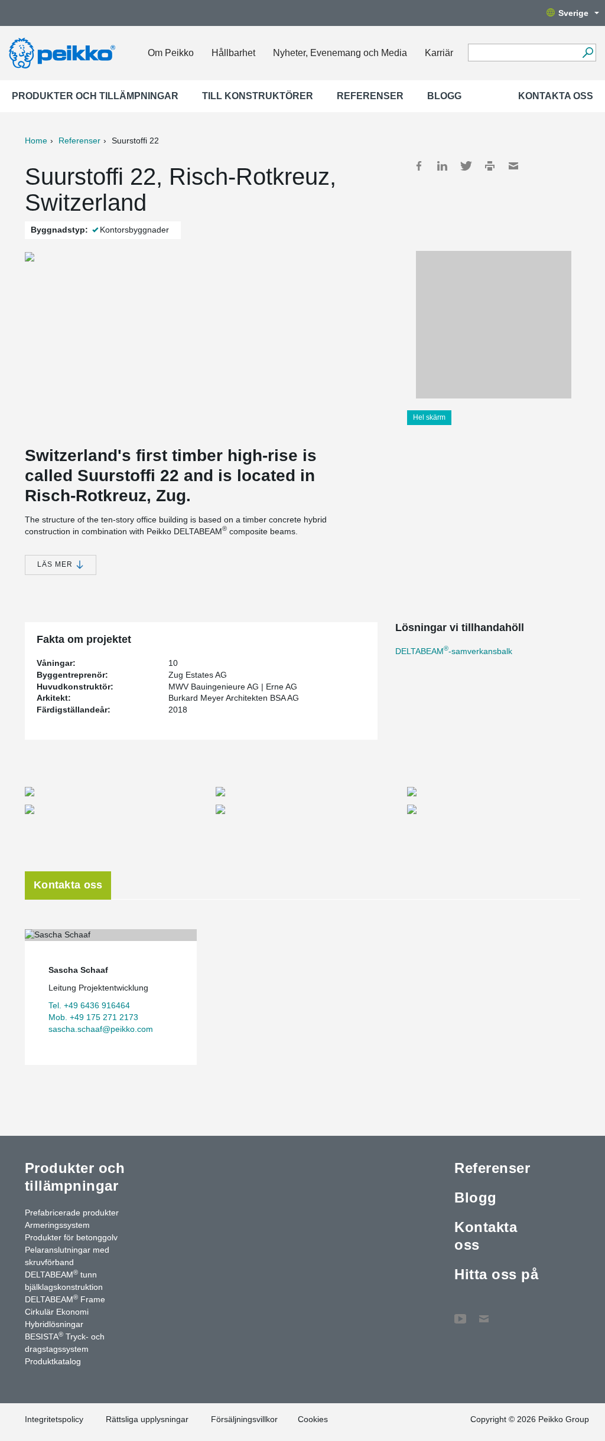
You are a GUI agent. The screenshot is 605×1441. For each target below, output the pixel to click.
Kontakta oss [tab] (68, 885)
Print (490, 166)
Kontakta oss (555, 96)
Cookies (313, 1419)
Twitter (466, 166)
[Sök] (587, 52)
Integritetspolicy (54, 1419)
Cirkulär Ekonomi (57, 1311)
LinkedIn (442, 166)
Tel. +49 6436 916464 (89, 1005)
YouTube (460, 1313)
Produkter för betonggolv (71, 1237)
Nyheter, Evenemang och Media (340, 53)
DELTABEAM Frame (65, 1298)
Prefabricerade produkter (72, 1212)
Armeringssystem (57, 1225)
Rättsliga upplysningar (147, 1419)
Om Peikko (171, 53)
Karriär (439, 53)
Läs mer (56, 564)
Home (36, 140)
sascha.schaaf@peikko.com (100, 1029)
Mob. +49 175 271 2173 (93, 1017)
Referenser (370, 96)
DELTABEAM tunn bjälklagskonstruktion (64, 1280)
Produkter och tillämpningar (95, 96)
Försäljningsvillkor (244, 1419)
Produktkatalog (53, 1361)
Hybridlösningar (54, 1324)
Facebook (419, 166)
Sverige (573, 13)
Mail (513, 166)
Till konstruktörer (257, 96)
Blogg (444, 96)
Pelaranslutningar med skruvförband (67, 1256)
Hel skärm (429, 417)
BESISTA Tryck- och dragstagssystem (65, 1342)
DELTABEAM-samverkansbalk (453, 651)
